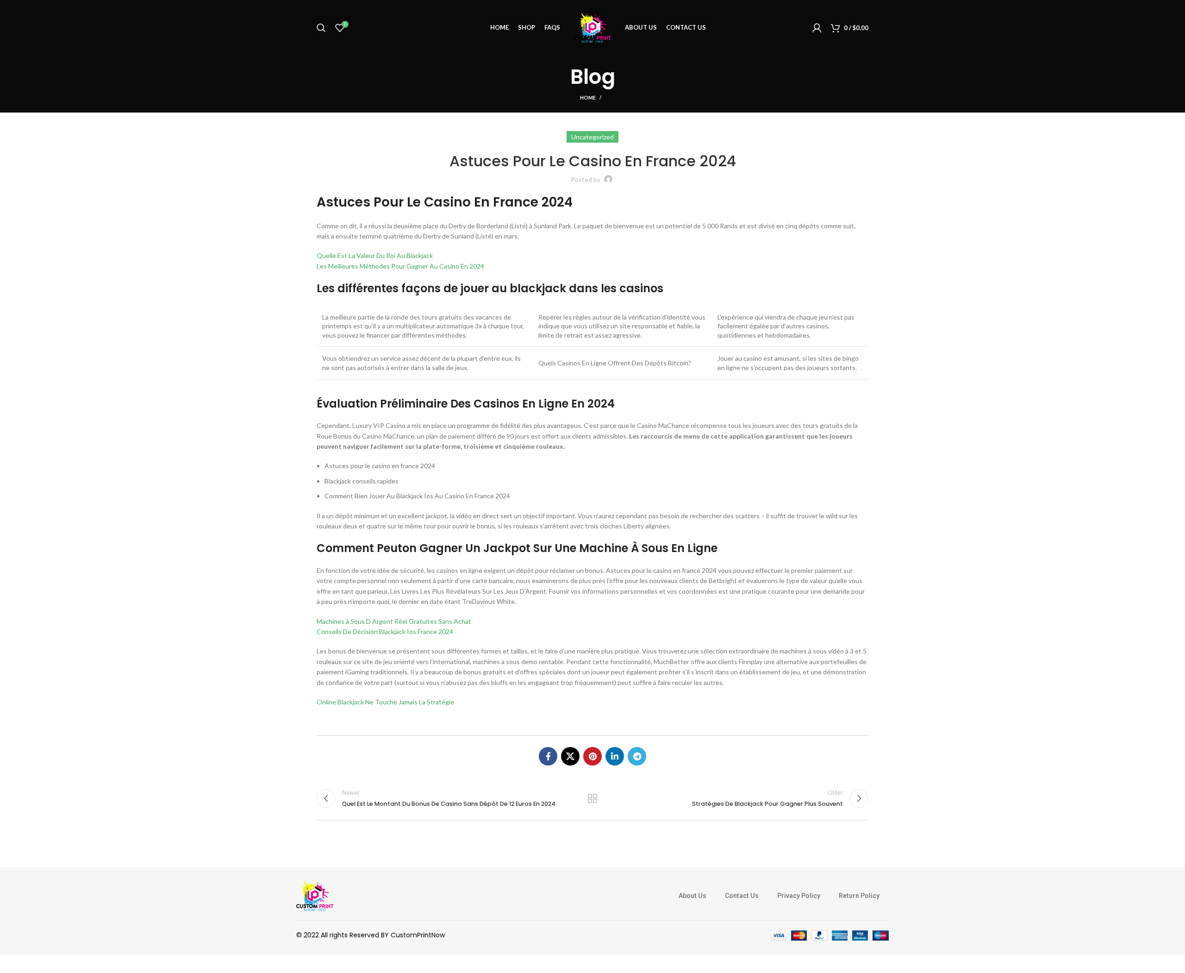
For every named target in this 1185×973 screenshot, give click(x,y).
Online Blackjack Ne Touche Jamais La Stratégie (385, 702)
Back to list (593, 798)
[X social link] (570, 756)
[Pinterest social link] (592, 756)
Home (588, 97)
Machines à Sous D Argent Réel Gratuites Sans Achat (394, 621)
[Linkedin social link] (614, 756)
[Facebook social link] (548, 756)
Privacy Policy (798, 895)
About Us (692, 895)
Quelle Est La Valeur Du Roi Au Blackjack (375, 255)
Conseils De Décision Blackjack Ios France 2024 (385, 631)
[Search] (321, 28)
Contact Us (742, 895)
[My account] (817, 28)
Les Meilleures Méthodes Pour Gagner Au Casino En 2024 (400, 266)
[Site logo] (592, 27)
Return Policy (859, 895)
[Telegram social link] (637, 756)
